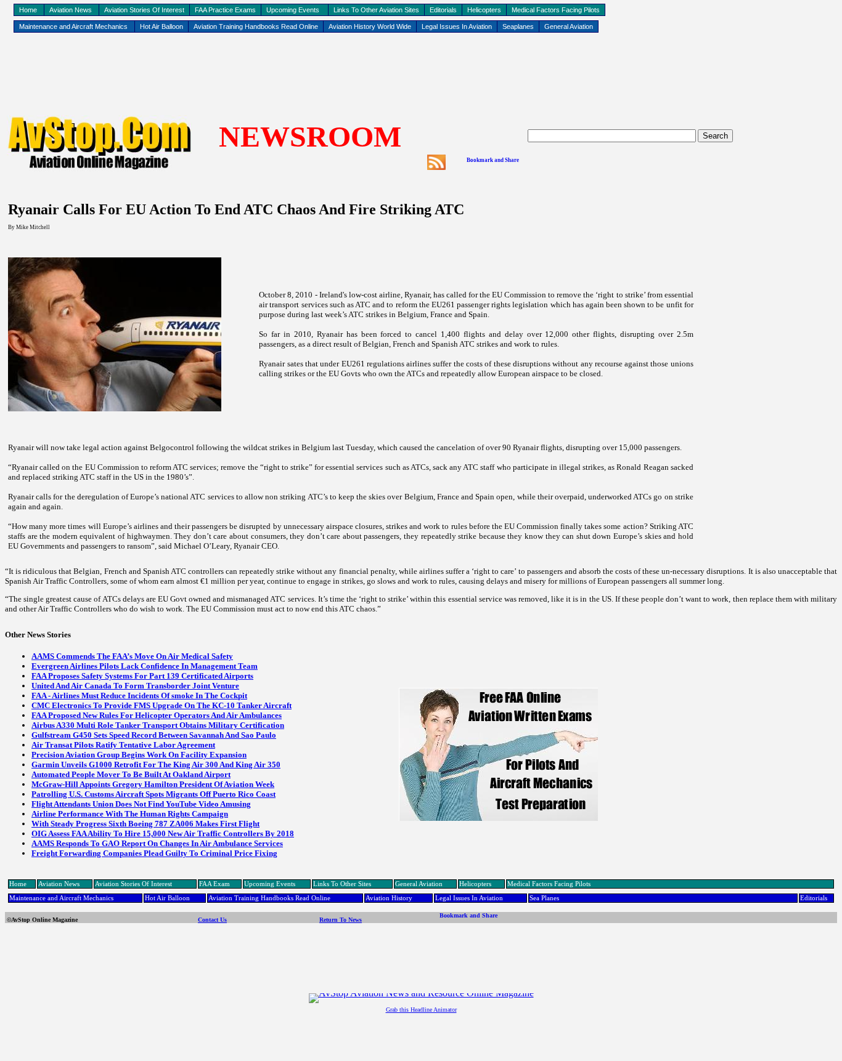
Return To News (340, 919)
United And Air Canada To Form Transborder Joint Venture (135, 685)
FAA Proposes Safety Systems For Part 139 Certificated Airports (142, 675)
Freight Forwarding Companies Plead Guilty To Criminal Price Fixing (154, 853)
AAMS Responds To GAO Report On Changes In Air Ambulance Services (157, 843)
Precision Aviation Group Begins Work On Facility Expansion (139, 754)
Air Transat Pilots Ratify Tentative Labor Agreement (123, 744)
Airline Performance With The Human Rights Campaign (129, 813)
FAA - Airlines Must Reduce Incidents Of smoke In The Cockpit (139, 695)
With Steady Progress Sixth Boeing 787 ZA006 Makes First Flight (145, 823)
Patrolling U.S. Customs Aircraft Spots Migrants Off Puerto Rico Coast (153, 794)
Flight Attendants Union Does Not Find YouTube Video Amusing (141, 804)
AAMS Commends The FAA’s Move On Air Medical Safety (132, 656)
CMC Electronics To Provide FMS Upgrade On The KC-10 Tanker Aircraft (161, 705)
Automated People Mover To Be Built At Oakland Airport (131, 774)
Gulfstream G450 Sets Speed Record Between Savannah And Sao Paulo (153, 735)
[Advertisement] (421, 74)
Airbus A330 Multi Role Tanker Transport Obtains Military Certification (157, 725)
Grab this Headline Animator (421, 1009)
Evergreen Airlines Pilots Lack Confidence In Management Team (144, 666)
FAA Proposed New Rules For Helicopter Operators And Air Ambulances (156, 715)
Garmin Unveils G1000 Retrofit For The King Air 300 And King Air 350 (155, 764)
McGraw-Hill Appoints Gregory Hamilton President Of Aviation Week (152, 784)
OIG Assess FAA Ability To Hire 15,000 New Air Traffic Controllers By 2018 (162, 833)
